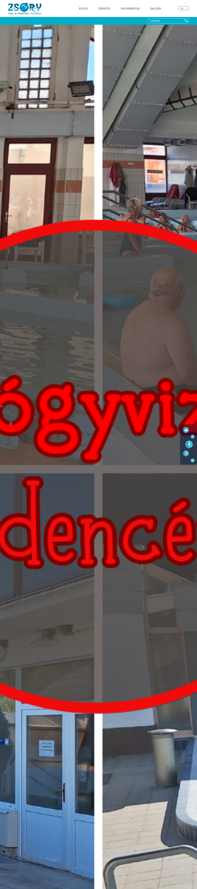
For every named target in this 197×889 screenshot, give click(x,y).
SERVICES (104, 8)
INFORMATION (130, 8)
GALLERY (155, 8)
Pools (83, 8)
